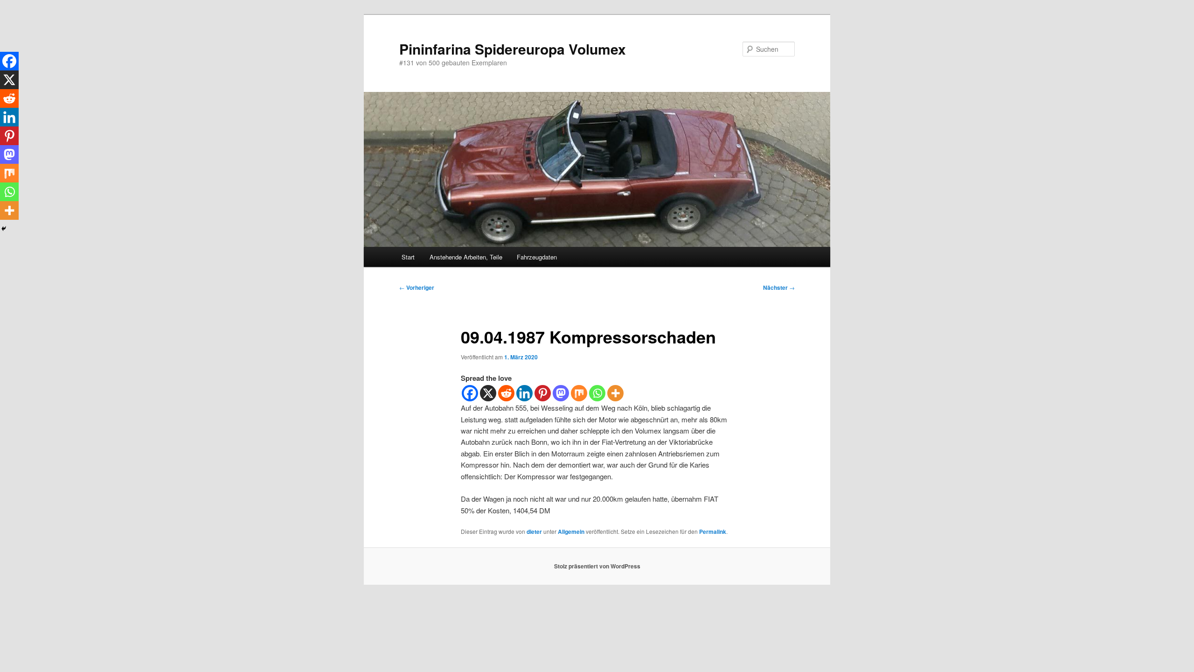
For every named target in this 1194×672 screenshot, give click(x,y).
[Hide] (3, 228)
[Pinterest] (543, 393)
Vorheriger (416, 287)
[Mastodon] (561, 393)
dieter (534, 531)
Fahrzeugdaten (537, 256)
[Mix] (579, 393)
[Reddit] (506, 393)
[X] (488, 393)
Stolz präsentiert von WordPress (597, 566)
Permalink (712, 531)
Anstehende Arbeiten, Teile (466, 256)
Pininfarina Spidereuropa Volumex (512, 49)
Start (408, 256)
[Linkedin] (524, 393)
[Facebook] (470, 393)
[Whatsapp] (597, 393)
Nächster (779, 287)
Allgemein (571, 531)
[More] (615, 393)
